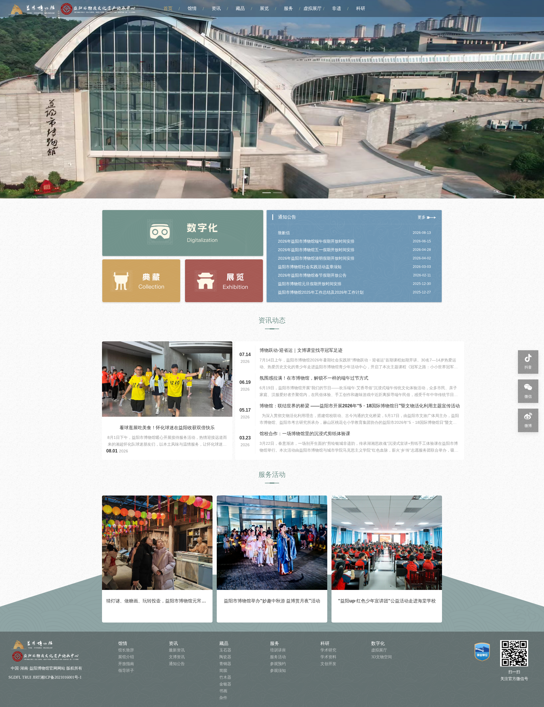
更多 (422, 217)
